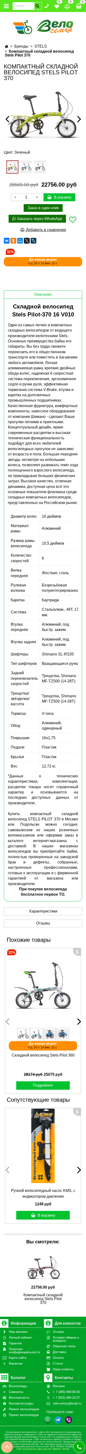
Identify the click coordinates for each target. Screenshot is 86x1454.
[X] (27, 241)
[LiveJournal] (33, 241)
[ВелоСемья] (43, 26)
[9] (26, 166)
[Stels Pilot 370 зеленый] (43, 115)
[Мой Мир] (20, 241)
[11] (40, 166)
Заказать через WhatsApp (39, 219)
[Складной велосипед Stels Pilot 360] (43, 986)
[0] (57, 6)
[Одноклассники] (13, 241)
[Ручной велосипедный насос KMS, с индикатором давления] (43, 1146)
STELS (40, 46)
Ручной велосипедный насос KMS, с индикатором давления (43, 1193)
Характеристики (43, 911)
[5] (12, 167)
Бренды (21, 46)
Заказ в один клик (43, 208)
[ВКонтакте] (7, 241)
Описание (43, 294)
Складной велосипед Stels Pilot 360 (43, 1055)
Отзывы (43, 923)
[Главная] (6, 46)
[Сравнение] (67, 6)
